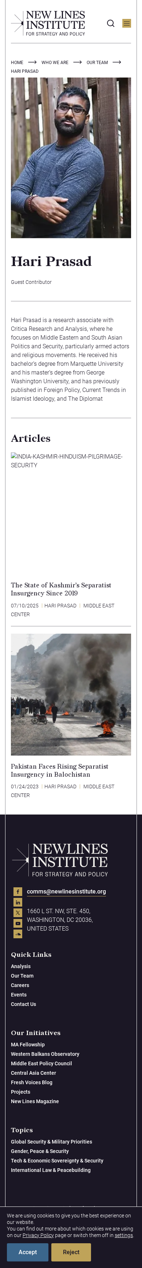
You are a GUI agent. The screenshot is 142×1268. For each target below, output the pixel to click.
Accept (28, 1252)
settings (124, 1235)
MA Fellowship (28, 1044)
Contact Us (23, 1004)
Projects (20, 1092)
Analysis (21, 966)
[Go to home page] (60, 860)
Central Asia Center (33, 1073)
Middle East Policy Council (41, 1063)
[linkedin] (17, 902)
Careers (20, 985)
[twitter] (17, 912)
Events (19, 995)
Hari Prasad (60, 606)
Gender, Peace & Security (40, 1151)
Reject (71, 1252)
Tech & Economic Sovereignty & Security (57, 1161)
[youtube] (17, 923)
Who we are (55, 62)
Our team (97, 62)
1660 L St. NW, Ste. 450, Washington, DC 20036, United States (60, 920)
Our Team (22, 976)
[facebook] (17, 891)
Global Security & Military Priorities (51, 1142)
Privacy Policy (38, 1235)
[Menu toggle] (126, 23)
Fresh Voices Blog (31, 1082)
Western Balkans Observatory (45, 1054)
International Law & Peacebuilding (51, 1170)
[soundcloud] (17, 934)
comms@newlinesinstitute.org (66, 891)
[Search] (110, 23)
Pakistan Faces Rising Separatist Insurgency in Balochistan (60, 770)
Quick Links (31, 955)
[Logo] (48, 23)
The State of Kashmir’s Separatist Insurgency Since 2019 (61, 589)
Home (17, 62)
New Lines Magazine (35, 1101)
